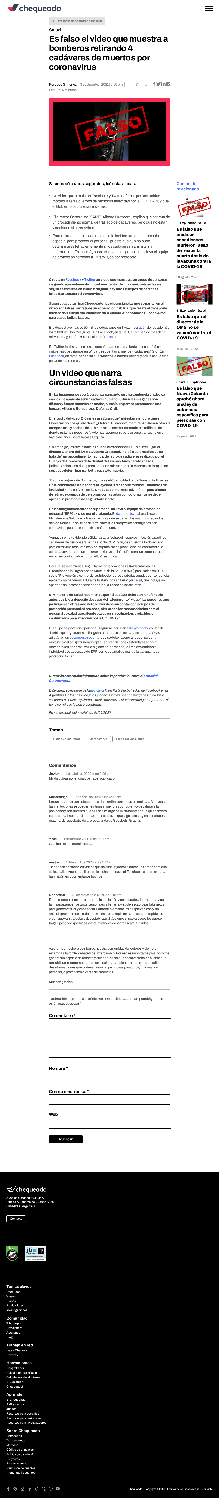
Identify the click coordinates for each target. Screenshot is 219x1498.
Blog (9, 1337)
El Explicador (186, 223)
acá (141, 327)
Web (53, 1114)
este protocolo (137, 628)
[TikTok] (38, 1489)
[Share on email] (168, 84)
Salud (55, 30)
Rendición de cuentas (20, 1468)
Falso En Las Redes (130, 738)
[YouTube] (58, 1489)
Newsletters (14, 1328)
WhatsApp (13, 1323)
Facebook (73, 279)
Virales (11, 1296)
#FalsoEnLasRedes (67, 738)
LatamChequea (16, 1350)
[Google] (17, 1489)
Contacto (16, 1218)
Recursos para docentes (22, 1413)
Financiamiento (16, 1463)
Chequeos (13, 1291)
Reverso (12, 1355)
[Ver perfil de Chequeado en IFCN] (12, 1253)
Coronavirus (98, 738)
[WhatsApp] (52, 1489)
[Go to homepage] (33, 8)
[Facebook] (9, 1489)
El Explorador (15, 1382)
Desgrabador (15, 1368)
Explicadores (15, 1305)
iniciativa (97, 690)
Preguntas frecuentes (20, 1472)
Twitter (89, 279)
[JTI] (36, 1253)
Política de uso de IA (19, 1454)
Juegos (11, 1408)
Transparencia (16, 1440)
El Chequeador (16, 1399)
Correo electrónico (69, 1091)
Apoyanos (13, 1332)
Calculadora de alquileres (23, 1377)
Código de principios (20, 1449)
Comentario (62, 1015)
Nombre (58, 1068)
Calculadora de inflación (22, 1372)
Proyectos (13, 1459)
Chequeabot (14, 1386)
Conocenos (14, 1436)
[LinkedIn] (31, 1489)
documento (124, 513)
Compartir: (144, 84)
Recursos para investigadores (26, 1422)
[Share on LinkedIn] (164, 84)
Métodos (12, 1445)
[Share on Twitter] (159, 84)
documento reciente (84, 637)
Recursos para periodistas (23, 1418)
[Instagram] (24, 1489)
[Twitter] (45, 1489)
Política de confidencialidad (183, 1489)
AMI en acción (15, 1404)
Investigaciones (16, 1310)
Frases (11, 1301)
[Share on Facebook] (154, 84)
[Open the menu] (209, 8)
